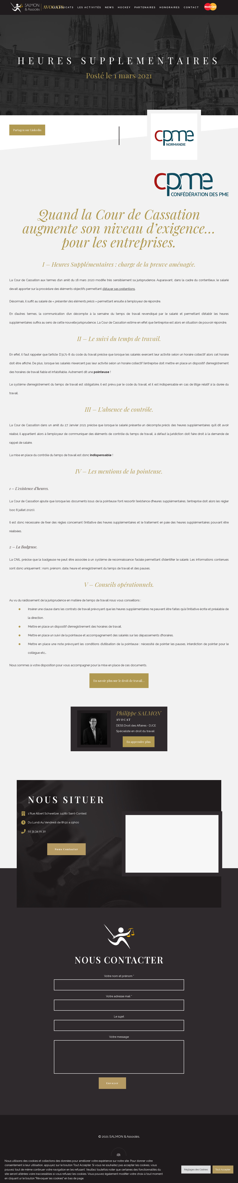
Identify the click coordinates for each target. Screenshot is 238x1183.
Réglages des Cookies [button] (196, 1169)
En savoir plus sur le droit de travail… (119, 681)
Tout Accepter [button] (223, 1169)
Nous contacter (66, 849)
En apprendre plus (139, 742)
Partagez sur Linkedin (27, 130)
